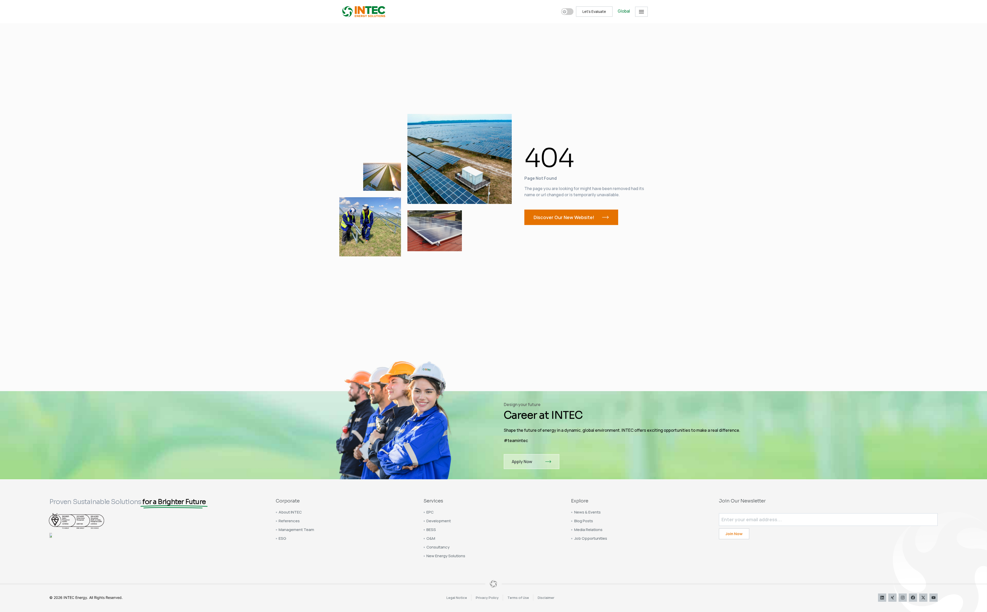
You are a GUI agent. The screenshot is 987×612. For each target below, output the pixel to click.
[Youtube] (933, 597)
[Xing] (892, 597)
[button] (641, 12)
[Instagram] (903, 597)
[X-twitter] (923, 597)
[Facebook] (913, 597)
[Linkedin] (882, 597)
